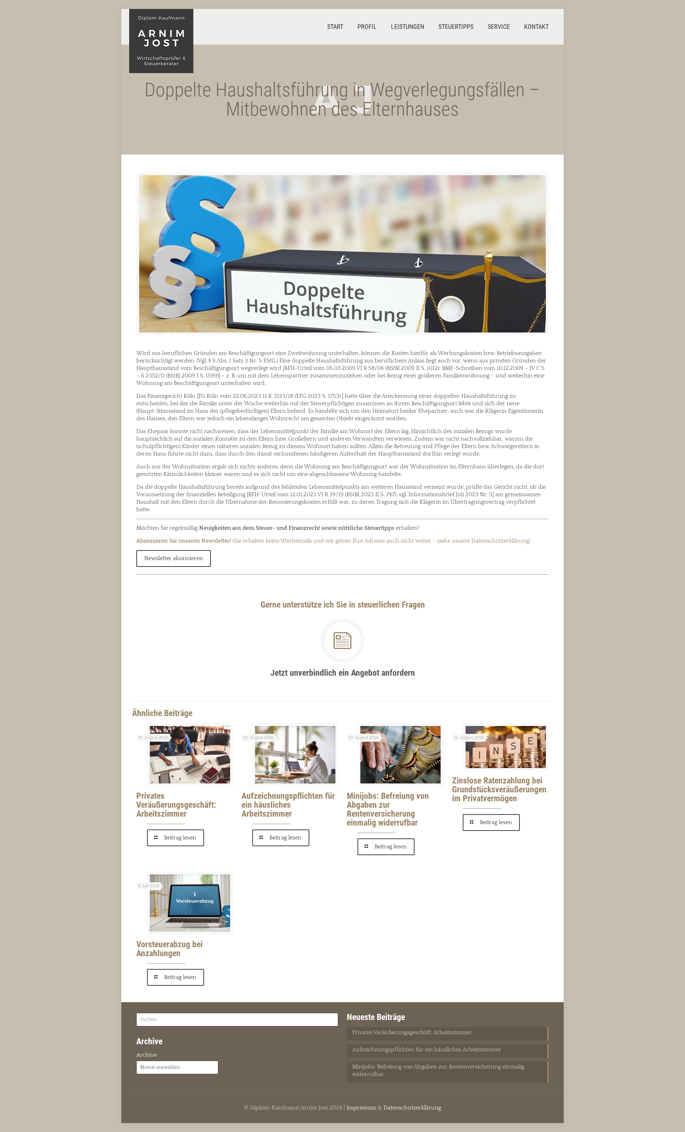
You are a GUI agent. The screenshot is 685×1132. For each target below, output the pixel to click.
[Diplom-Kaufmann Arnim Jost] (161, 41)
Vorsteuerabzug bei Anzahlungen (169, 948)
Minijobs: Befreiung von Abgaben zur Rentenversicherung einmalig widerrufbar (388, 809)
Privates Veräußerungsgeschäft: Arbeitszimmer (176, 805)
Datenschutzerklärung (412, 1108)
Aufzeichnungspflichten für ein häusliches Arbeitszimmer (288, 805)
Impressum (361, 1108)
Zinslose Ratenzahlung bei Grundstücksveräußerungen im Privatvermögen (499, 789)
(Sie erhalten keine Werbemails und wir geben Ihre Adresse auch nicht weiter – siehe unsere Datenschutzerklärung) (333, 541)
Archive (146, 1055)
